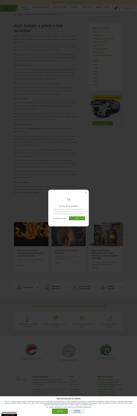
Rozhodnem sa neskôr (59, 218)
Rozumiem (60, 411)
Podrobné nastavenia (77, 411)
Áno (77, 218)
